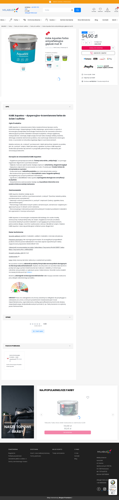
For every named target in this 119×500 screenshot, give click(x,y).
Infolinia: (32, 8)
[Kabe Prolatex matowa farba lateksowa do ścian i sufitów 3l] (65, 58)
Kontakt (76, 456)
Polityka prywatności (15, 456)
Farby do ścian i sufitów (21, 26)
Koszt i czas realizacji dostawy (40, 453)
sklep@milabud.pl (102, 480)
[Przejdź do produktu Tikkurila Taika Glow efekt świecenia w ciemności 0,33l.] (67, 408)
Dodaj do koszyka (96, 48)
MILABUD (3, 26)
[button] (77, 10)
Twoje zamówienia (58, 453)
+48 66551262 (101, 483)
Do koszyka (68, 432)
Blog (75, 459)
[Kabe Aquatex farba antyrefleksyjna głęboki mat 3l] (49, 58)
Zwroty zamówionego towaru (17, 461)
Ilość (83, 40)
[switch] (113, 493)
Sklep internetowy (59, 498)
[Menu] (116, 480)
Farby (10, 26)
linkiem (29, 272)
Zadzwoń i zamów (100, 53)
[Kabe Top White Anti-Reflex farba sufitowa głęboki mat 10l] (57, 58)
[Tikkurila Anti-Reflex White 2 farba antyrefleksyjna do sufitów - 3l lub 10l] (49, 66)
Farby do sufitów (35, 26)
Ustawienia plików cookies (16, 459)
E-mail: (31, 12)
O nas (76, 453)
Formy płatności (35, 456)
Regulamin (11, 453)
